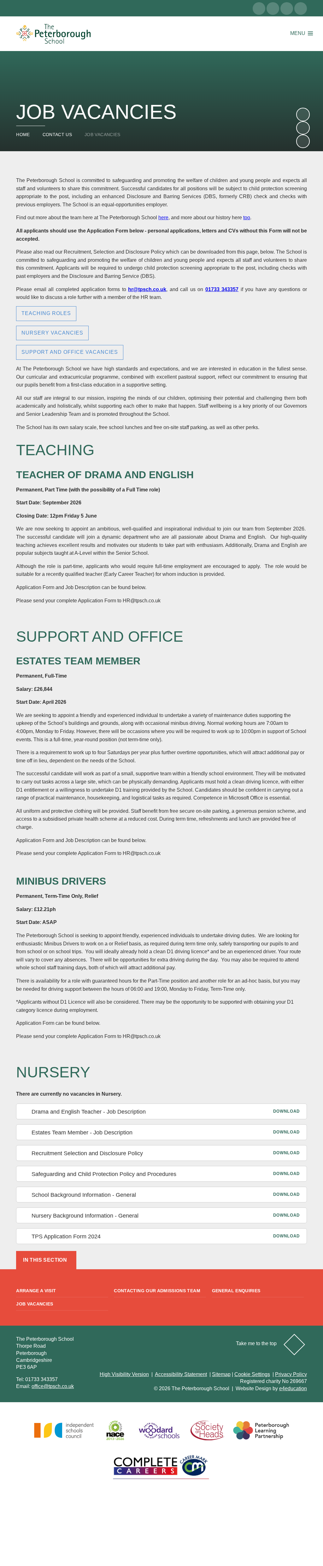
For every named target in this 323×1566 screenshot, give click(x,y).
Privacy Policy (291, 1374)
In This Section (45, 1260)
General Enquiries (236, 1290)
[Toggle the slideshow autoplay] (302, 141)
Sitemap (221, 1374)
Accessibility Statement (181, 1374)
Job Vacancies (102, 134)
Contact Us (57, 134)
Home (23, 134)
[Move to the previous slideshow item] (302, 128)
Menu (297, 33)
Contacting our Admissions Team (157, 1290)
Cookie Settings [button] (252, 1374)
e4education (293, 1388)
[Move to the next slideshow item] (302, 114)
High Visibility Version (124, 1374)
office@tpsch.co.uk (53, 1386)
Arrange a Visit (36, 1290)
